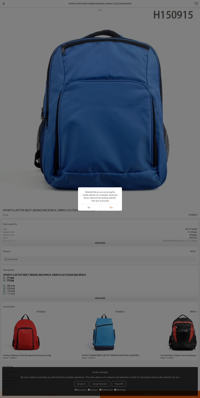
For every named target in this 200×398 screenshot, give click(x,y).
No (89, 207)
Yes (111, 207)
